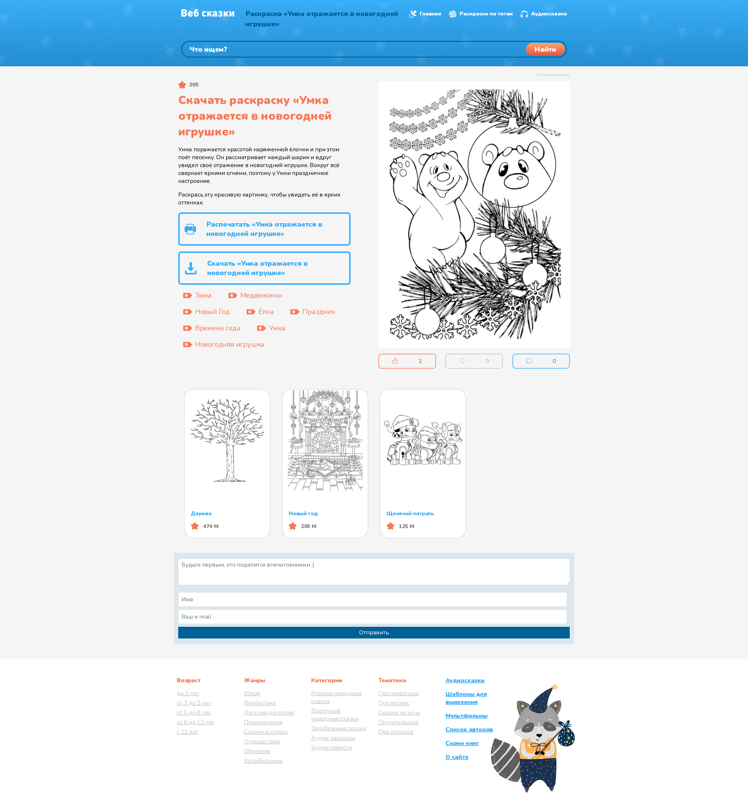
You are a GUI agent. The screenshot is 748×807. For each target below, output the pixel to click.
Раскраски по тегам (486, 13)
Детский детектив (269, 712)
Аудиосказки (549, 13)
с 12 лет (187, 732)
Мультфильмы (467, 716)
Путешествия (262, 741)
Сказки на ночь (399, 712)
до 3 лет (188, 693)
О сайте (457, 757)
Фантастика (260, 703)
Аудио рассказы (333, 738)
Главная (430, 13)
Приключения (263, 722)
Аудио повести (331, 748)
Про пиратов (395, 732)
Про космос (393, 703)
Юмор (252, 693)
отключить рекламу (553, 74)
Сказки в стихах (266, 732)
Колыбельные (263, 761)
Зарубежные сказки (338, 728)
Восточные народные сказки (335, 715)
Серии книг (462, 743)
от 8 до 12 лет (195, 722)
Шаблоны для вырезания (466, 698)
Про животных (398, 693)
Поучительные (398, 722)
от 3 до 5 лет (194, 703)
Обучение (257, 751)
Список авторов (469, 729)
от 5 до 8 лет (194, 712)
